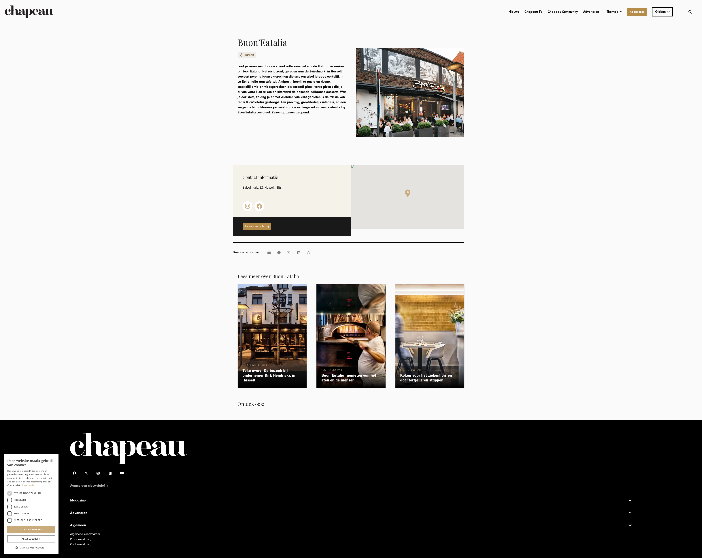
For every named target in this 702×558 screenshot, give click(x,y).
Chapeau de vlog (255, 365)
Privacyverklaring (80, 539)
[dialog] (31, 504)
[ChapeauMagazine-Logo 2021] (29, 11)
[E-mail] (269, 252)
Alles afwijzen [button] (31, 538)
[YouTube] (122, 473)
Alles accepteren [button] (31, 529)
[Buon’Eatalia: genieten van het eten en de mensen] (350, 336)
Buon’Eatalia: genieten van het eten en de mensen (348, 378)
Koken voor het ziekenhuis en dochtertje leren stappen (426, 378)
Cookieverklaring (80, 544)
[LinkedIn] (110, 473)
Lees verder (28, 485)
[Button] (247, 206)
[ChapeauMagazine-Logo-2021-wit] (210, 448)
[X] (86, 473)
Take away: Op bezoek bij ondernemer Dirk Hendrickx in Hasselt (268, 375)
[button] (614, 12)
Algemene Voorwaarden (85, 534)
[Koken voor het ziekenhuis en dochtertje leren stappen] (429, 336)
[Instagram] (98, 473)
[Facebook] (74, 473)
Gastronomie (332, 370)
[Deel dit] (279, 252)
